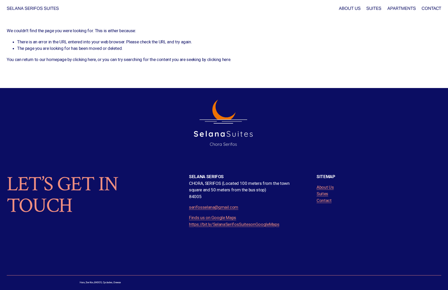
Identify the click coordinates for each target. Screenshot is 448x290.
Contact (431, 8)
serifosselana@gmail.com (213, 207)
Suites (373, 8)
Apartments (401, 8)
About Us (350, 8)
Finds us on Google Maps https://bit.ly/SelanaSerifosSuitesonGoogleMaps (234, 221)
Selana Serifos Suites (33, 8)
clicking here (84, 59)
